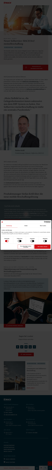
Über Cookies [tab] (43, 225)
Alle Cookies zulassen (42, 246)
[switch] (19, 241)
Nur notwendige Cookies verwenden (25, 247)
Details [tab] (26, 225)
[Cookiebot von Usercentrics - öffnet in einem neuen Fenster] (45, 222)
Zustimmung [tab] (9, 225)
